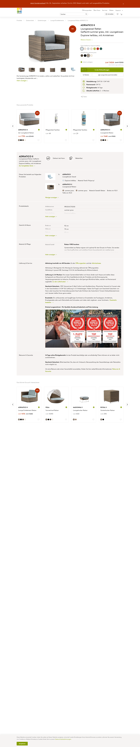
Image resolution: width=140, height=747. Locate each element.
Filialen (111, 10)
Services (104, 10)
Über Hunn (97, 10)
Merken (86, 75)
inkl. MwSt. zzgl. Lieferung (116, 65)
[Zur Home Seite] (19, 11)
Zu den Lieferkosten (59, 282)
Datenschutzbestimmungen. (63, 739)
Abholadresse (96, 263)
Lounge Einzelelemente (57, 20)
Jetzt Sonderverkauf (38, 3)
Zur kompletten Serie (26, 166)
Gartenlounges (42, 20)
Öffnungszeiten (87, 10)
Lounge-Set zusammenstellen (108, 75)
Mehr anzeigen (22, 80)
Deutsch (118, 10)
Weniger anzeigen (51, 197)
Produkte (19, 20)
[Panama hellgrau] (88, 48)
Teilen (85, 97)
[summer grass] (88, 55)
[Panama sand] (91, 48)
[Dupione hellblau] (82, 48)
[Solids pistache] (94, 48)
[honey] (76, 419)
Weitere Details (86, 40)
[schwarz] (85, 55)
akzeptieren (22, 744)
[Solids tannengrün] (101, 48)
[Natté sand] (85, 48)
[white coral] (91, 55)
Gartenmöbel (30, 20)
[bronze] (82, 55)
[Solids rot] (98, 48)
